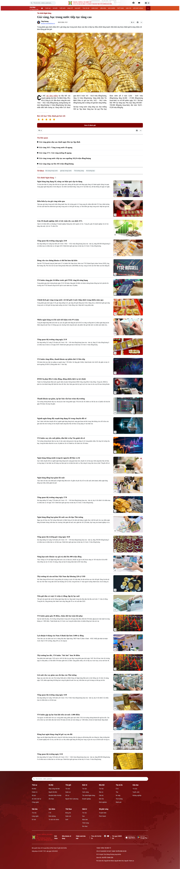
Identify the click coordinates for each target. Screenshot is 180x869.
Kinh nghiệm (103, 802)
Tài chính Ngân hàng (44, 13)
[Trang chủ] (42, 8)
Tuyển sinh (136, 792)
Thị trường (119, 799)
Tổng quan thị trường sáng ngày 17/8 (52, 497)
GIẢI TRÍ (128, 8)
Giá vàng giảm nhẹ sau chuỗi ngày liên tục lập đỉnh (59, 142)
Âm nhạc (85, 826)
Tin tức (67, 789)
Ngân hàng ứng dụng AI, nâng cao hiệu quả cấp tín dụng (59, 181)
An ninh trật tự (36, 799)
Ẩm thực (51, 799)
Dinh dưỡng (52, 816)
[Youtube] (139, 3)
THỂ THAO (120, 8)
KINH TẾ (70, 8)
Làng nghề (35, 816)
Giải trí (84, 809)
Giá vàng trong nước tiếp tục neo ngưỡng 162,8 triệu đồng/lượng (65, 158)
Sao (83, 816)
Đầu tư (101, 792)
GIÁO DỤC (95, 8)
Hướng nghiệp (137, 795)
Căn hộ (101, 795)
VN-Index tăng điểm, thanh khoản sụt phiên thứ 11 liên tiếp (61, 359)
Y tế (50, 813)
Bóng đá (68, 813)
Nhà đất (102, 785)
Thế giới (68, 785)
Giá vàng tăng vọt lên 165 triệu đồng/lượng (56, 164)
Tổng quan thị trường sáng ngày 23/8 (52, 241)
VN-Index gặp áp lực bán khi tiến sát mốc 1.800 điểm (58, 715)
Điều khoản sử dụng (66, 837)
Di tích (34, 819)
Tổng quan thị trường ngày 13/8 (50, 754)
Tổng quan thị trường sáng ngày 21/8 (52, 339)
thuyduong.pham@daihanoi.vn (48, 23)
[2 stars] (42, 120)
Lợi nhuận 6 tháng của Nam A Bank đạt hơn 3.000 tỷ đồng (60, 635)
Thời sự (34, 785)
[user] (147, 3)
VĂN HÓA (103, 8)
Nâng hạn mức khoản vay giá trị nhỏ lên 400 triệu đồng (59, 557)
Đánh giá (118, 802)
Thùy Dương (44, 21)
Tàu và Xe (119, 785)
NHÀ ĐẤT (78, 8)
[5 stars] (54, 120)
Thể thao (68, 809)
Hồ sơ (67, 795)
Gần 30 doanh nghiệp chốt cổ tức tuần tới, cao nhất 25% (59, 221)
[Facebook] (133, 3)
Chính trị (34, 792)
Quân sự (68, 792)
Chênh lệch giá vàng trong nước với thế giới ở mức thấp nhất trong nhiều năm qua (70, 300)
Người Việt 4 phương (71, 799)
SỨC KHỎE (111, 8)
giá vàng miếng (52, 96)
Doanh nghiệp (86, 799)
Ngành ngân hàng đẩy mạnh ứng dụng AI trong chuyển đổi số (61, 418)
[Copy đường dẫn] (141, 22)
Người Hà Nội (53, 792)
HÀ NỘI (55, 8)
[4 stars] (50, 120)
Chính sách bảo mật (81, 837)
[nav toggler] (148, 8)
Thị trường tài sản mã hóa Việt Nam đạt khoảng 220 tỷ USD (61, 576)
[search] (32, 3)
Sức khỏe (52, 809)
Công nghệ (35, 802)
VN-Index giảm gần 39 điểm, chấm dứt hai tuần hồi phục (60, 616)
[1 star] (38, 120)
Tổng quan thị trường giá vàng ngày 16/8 (53, 537)
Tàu (117, 792)
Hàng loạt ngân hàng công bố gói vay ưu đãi (54, 734)
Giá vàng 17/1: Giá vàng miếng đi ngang (55, 153)
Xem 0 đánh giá (90, 125)
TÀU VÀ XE (86, 8)
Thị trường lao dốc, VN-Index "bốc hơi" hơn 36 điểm (58, 655)
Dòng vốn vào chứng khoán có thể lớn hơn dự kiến (57, 260)
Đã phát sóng (103, 809)
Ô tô (117, 789)
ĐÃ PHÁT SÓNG (138, 8)
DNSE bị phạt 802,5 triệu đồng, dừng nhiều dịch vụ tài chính (61, 379)
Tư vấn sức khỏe (54, 819)
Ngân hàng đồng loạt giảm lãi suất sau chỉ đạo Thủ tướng (60, 517)
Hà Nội (34, 789)
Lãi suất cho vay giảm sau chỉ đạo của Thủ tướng (56, 675)
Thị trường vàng (79, 170)
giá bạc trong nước (66, 170)
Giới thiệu (56, 837)
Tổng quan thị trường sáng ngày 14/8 (52, 695)
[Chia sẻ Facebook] (137, 22)
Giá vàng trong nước (51, 170)
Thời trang (85, 823)
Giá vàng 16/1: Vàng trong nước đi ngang (55, 147)
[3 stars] (46, 120)
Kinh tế (84, 785)
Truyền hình (102, 813)
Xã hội (34, 795)
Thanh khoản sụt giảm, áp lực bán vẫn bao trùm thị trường (61, 399)
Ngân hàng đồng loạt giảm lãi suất (51, 478)
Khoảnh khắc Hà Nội (55, 795)
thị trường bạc (90, 170)
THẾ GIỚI (62, 8)
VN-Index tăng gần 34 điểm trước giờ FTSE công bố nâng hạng (62, 280)
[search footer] (34, 779)
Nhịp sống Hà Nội (54, 789)
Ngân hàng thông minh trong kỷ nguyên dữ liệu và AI (58, 458)
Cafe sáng (85, 792)
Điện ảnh (85, 819)
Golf (66, 819)
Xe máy (118, 795)
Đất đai (101, 799)
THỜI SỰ (48, 8)
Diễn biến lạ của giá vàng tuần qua (51, 201)
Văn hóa (34, 809)
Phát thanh (102, 816)
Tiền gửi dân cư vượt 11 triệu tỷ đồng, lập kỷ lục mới (58, 596)
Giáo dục (136, 785)
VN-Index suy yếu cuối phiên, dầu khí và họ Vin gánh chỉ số (61, 438)
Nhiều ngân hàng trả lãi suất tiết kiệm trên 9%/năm (58, 320)
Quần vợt (68, 816)
